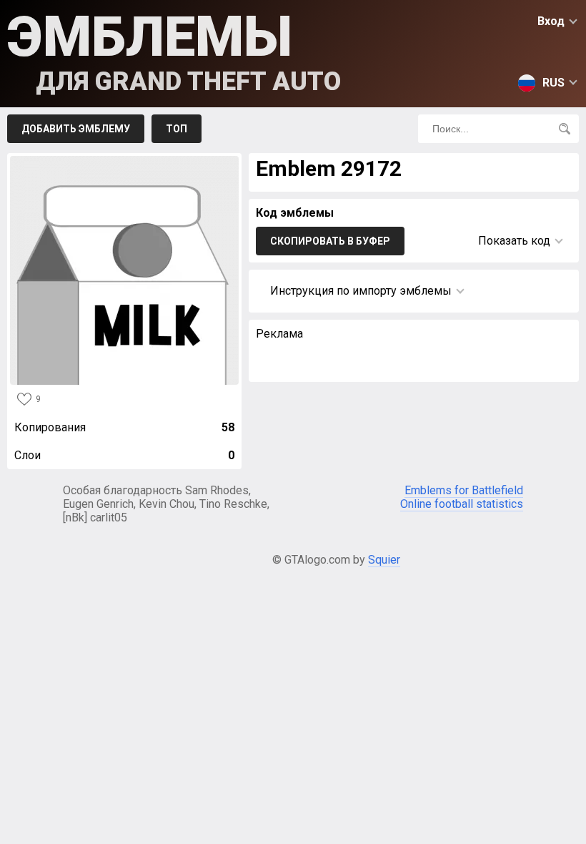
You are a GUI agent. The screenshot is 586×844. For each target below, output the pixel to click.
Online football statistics (461, 504)
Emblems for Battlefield (463, 490)
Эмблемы (174, 50)
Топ (176, 128)
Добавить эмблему (75, 128)
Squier (384, 559)
